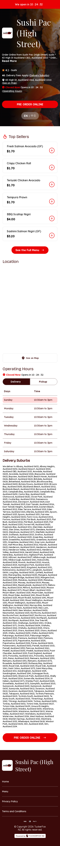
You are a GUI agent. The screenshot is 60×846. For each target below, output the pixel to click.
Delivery (16, 381)
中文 (33, 115)
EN (26, 115)
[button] (30, 149)
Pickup (43, 381)
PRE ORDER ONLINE (30, 104)
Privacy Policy (10, 801)
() (39, 75)
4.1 (7, 70)
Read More (9, 61)
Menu (5, 791)
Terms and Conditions (14, 811)
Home (5, 781)
